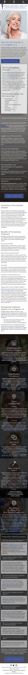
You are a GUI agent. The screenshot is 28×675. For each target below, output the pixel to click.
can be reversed (4, 126)
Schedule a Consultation (10, 61)
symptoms (9, 611)
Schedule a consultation (14, 327)
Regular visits (4, 245)
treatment (17, 85)
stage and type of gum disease (13, 319)
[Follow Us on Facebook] (11, 665)
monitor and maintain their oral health (10, 582)
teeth (22, 644)
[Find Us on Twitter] (14, 665)
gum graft (12, 602)
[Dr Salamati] (14, 6)
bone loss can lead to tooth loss (12, 645)
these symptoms (6, 617)
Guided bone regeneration (8, 378)
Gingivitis (3, 125)
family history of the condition (10, 144)
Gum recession (6, 597)
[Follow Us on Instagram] (16, 665)
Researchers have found (7, 289)
